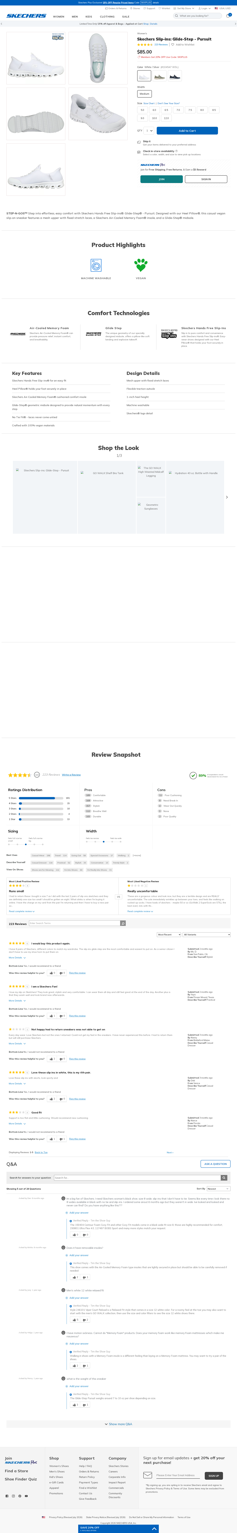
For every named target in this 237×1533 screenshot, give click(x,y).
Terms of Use (180, 1488)
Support (150, 8)
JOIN (161, 179)
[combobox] (197, 15)
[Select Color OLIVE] (160, 75)
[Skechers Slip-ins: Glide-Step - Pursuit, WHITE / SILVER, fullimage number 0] (35, 58)
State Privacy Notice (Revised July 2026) (105, 1517)
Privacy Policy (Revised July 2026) (65, 1517)
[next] (227, 497)
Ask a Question (215, 1163)
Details (153, 23)
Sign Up (214, 1475)
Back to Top (41, 1152)
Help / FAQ (85, 1466)
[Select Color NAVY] (175, 75)
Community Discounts (115, 1495)
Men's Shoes (57, 1471)
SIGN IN (206, 179)
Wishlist (165, 8)
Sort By (201, 1189)
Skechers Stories (118, 1466)
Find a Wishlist (88, 1487)
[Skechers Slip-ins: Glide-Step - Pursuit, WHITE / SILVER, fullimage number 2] (35, 114)
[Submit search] (224, 1178)
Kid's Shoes (56, 1477)
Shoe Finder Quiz (21, 1479)
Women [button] (58, 16)
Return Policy (87, 1477)
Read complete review (20, 911)
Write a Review (71, 774)
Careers (113, 1471)
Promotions (56, 1493)
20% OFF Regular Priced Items (118, 2)
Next (170, 1152)
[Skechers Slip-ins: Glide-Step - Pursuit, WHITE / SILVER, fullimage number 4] (35, 169)
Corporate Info (117, 1477)
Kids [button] (89, 16)
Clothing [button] (107, 16)
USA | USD (225, 8)
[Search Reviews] (123, 923)
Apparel (54, 1487)
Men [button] (75, 16)
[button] (204, 8)
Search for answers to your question (30, 1177)
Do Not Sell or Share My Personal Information (151, 1517)
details (156, 2)
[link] (107, 497)
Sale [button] (125, 16)
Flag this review (77, 972)
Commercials (116, 1487)
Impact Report (117, 1482)
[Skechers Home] (26, 16)
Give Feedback (88, 1498)
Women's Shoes (59, 1466)
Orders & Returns (117, 8)
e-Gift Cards (56, 1482)
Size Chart (149, 103)
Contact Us (85, 1493)
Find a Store (16, 1471)
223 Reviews (161, 44)
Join (8, 1458)
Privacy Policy (163, 1488)
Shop (146, 23)
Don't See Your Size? (168, 103)
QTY (139, 130)
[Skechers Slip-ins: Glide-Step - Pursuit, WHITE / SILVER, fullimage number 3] (98, 114)
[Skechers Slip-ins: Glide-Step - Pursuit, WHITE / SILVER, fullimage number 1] (98, 58)
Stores (136, 8)
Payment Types (88, 1482)
